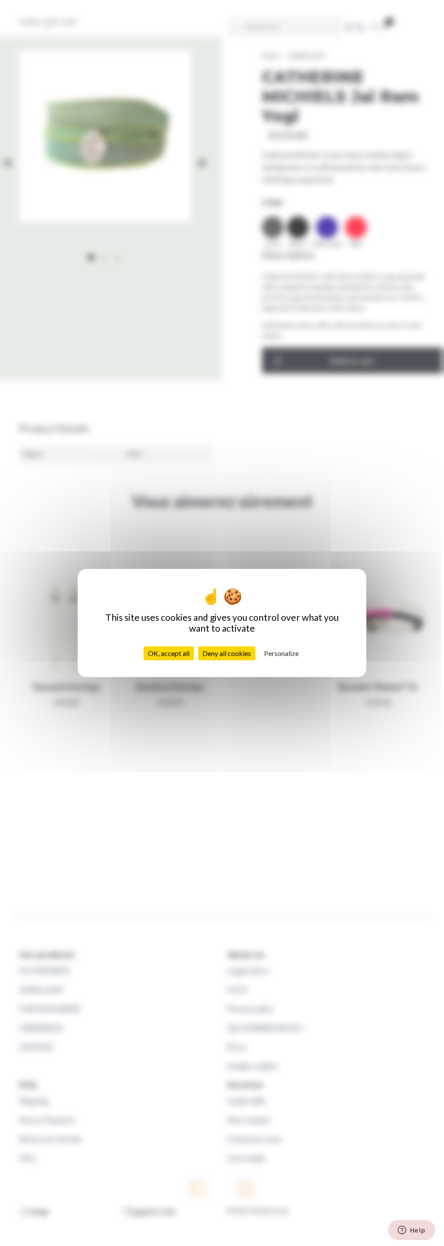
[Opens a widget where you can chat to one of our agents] (411, 1231)
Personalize (281, 653)
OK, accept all (168, 653)
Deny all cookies (226, 653)
